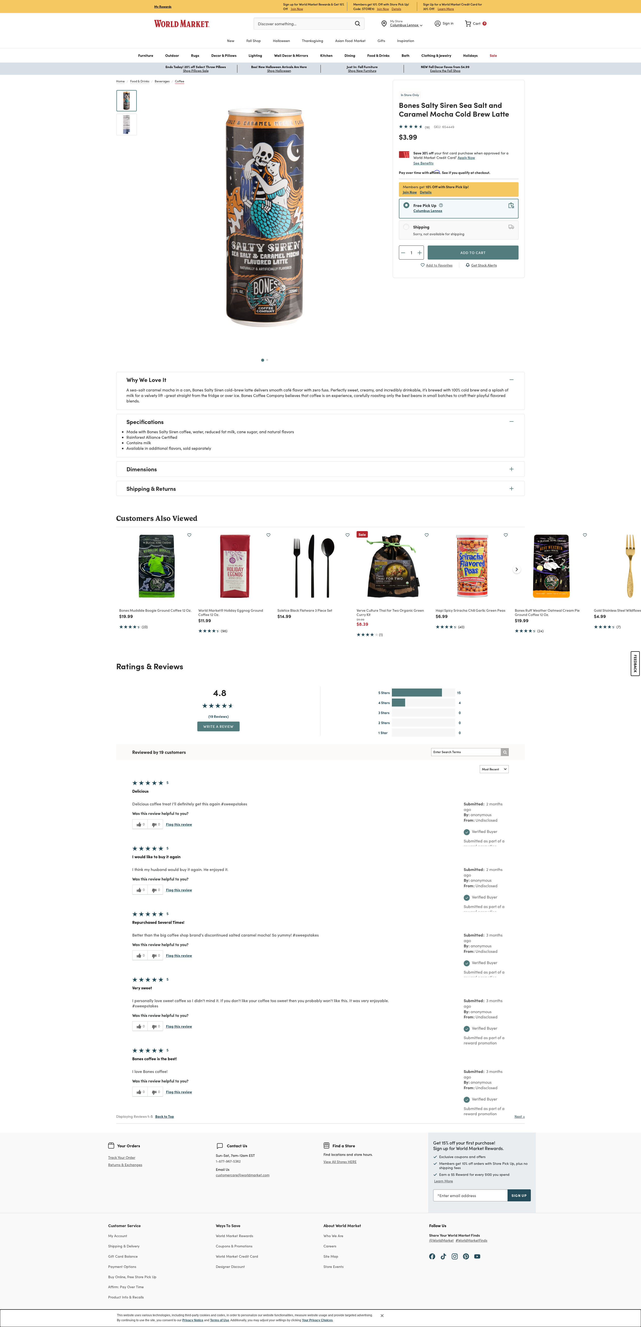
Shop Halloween (279, 70)
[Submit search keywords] (358, 23)
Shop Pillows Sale (196, 70)
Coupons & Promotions (234, 1246)
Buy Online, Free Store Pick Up (132, 1276)
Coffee (179, 81)
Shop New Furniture (362, 70)
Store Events (334, 1266)
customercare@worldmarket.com (242, 1175)
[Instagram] (455, 1256)
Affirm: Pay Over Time (126, 1286)
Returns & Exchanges (125, 1165)
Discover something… (277, 23)
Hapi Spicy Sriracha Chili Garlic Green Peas (470, 610)
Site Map (331, 1256)
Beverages (162, 81)
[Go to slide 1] (262, 360)
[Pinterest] (466, 1256)
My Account (117, 1235)
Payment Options (122, 1266)
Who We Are (333, 1235)
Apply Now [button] (466, 157)
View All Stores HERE (340, 1161)
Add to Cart (473, 252)
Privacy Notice (192, 1320)
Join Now (297, 9)
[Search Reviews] (505, 752)
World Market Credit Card (237, 1256)
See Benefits (423, 163)
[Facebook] (432, 1256)
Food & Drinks (139, 81)
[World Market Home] (181, 23)
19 (427, 127)
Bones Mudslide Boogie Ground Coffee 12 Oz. (155, 610)
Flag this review (179, 824)
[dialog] (320, 1318)
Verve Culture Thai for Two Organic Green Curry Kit (390, 612)
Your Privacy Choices (317, 1320)
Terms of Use (219, 1320)
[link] (476, 24)
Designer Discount (230, 1266)
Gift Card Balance (123, 1256)
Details (396, 9)
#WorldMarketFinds (471, 1240)
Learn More (446, 9)
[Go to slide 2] (267, 360)
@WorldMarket (441, 1240)
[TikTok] (443, 1256)
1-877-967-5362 (228, 1161)
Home (120, 81)
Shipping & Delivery (123, 1246)
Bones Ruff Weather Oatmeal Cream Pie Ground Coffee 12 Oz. (547, 612)
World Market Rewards (234, 1235)
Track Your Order (121, 1157)
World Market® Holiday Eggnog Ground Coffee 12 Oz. (230, 612)
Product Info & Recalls (126, 1297)
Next (520, 1116)
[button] (145, 55)
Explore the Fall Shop (445, 70)
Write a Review (218, 726)
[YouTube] (477, 1256)
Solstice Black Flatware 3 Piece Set (304, 610)
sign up (519, 1195)
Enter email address (457, 1195)
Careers (330, 1246)
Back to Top (164, 1116)
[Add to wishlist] (189, 535)
